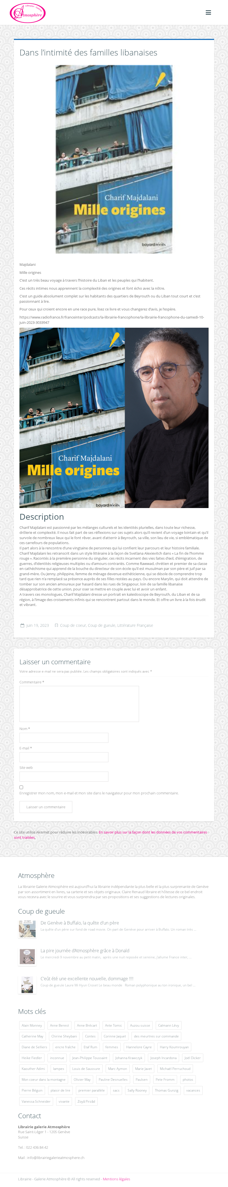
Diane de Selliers (34, 1047)
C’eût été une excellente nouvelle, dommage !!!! (87, 979)
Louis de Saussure (86, 1068)
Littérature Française (135, 625)
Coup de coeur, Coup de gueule (87, 625)
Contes (90, 1036)
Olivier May (82, 1079)
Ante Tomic (113, 1025)
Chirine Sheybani (64, 1036)
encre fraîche (65, 1047)
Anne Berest (59, 1025)
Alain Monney (32, 1025)
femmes (111, 1047)
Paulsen (142, 1079)
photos (188, 1079)
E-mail (25, 748)
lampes (58, 1068)
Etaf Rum (90, 1047)
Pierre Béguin (32, 1090)
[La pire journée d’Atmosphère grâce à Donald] (27, 957)
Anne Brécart (87, 1025)
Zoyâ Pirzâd (86, 1101)
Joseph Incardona (163, 1057)
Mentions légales (116, 1178)
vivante (64, 1101)
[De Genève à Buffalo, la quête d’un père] (27, 929)
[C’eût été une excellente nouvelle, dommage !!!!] (27, 985)
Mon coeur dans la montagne (44, 1079)
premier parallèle (91, 1090)
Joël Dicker (193, 1057)
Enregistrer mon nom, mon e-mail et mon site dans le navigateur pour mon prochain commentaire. (99, 793)
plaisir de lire (60, 1090)
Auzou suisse (140, 1025)
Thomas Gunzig (166, 1090)
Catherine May (32, 1036)
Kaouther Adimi (33, 1068)
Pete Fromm (165, 1079)
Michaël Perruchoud (175, 1068)
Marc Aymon (117, 1068)
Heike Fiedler (32, 1057)
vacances (193, 1090)
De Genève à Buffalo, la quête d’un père (80, 923)
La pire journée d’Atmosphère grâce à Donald (85, 951)
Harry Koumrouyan (174, 1047)
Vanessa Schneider (36, 1101)
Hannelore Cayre (139, 1047)
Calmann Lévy (168, 1025)
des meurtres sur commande (156, 1036)
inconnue (57, 1057)
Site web (26, 767)
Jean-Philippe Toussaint (89, 1057)
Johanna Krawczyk (128, 1057)
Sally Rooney (137, 1090)
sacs (116, 1090)
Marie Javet (143, 1068)
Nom (24, 728)
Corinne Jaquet (115, 1036)
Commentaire (31, 682)
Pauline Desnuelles (113, 1079)
